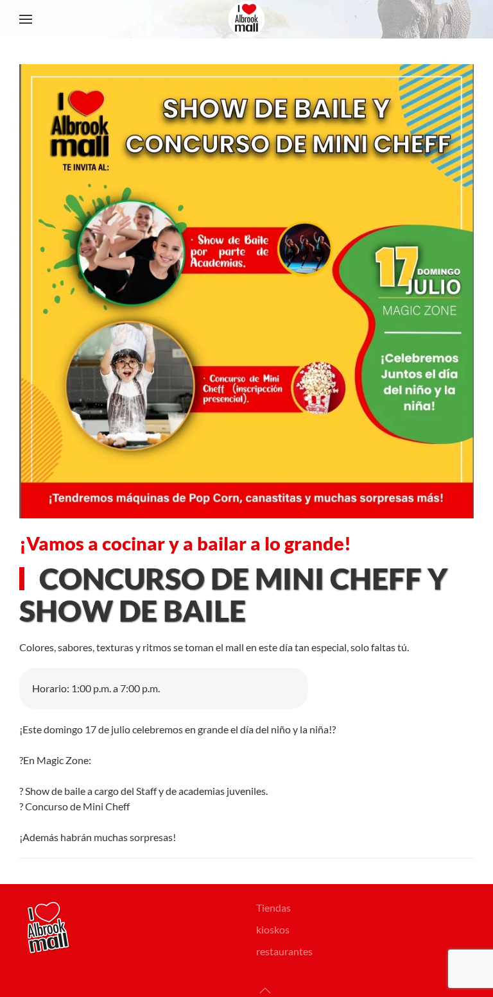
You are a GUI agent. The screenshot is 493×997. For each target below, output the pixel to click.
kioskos (273, 929)
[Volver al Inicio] (246, 19)
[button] (25, 19)
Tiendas (273, 907)
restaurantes (284, 951)
